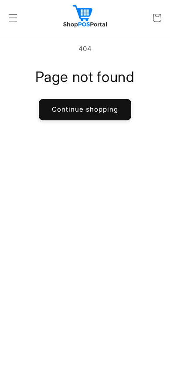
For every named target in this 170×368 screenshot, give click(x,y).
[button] (13, 17)
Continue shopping (85, 109)
